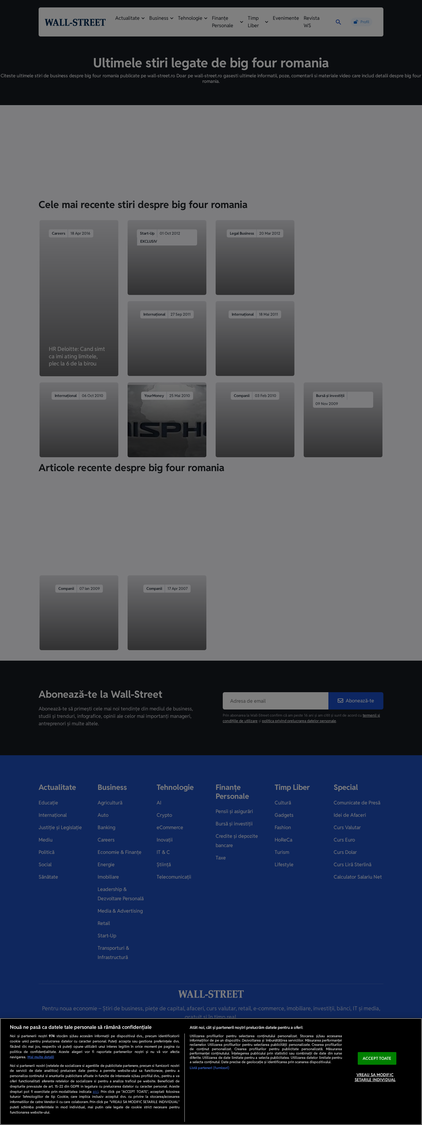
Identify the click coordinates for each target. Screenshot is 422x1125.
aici (96, 1091)
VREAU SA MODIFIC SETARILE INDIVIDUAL (375, 1077)
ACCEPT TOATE (377, 1058)
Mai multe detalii (40, 1057)
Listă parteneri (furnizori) (209, 1068)
